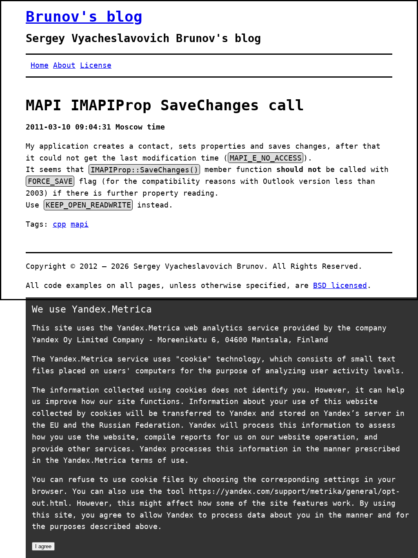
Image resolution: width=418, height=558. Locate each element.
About (64, 65)
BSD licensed (340, 285)
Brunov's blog (84, 16)
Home (40, 65)
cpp (59, 224)
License (95, 65)
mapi (80, 224)
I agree (43, 546)
